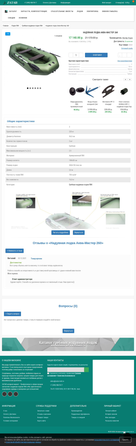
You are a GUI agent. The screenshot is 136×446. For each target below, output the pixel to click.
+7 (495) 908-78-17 (30, 3)
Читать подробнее (60, 232)
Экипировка (92, 11)
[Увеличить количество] (81, 55)
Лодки (80, 11)
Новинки (23, 18)
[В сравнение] (124, 55)
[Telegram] (15, 394)
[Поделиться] (129, 55)
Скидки (11, 18)
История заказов (111, 414)
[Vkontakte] (4, 394)
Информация (65, 3)
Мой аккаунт (107, 3)
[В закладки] (120, 55)
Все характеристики (125, 61)
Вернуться (79, 232)
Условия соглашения (10, 421)
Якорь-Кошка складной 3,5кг (92, 103)
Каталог (13, 11)
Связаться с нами (43, 411)
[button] (27, 88)
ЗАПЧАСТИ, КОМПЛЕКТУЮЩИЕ (34, 11)
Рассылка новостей (112, 421)
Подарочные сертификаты (80, 414)
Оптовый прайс (127, 48)
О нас (5, 411)
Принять (125, 440)
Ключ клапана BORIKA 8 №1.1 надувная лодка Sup (124, 104)
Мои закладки (110, 417)
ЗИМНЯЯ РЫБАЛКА (110, 11)
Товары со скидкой (78, 417)
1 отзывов (58, 36)
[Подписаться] (86, 369)
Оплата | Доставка (49, 3)
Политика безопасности (11, 417)
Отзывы (27, 8)
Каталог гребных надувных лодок (68, 342)
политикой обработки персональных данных (23, 442)
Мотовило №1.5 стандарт (108, 103)
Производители (76, 411)
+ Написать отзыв (14, 251)
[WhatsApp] (10, 394)
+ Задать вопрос (12, 314)
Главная (5, 26)
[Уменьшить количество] (71, 55)
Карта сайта (41, 421)
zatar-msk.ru (130, 431)
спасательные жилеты (62, 11)
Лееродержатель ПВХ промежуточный (76, 104)
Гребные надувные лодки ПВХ (80, 185)
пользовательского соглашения (106, 440)
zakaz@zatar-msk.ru (57, 381)
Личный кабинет (110, 411)
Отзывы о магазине (44, 414)
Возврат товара (42, 417)
